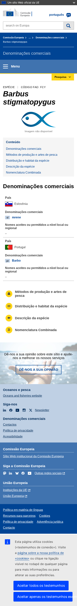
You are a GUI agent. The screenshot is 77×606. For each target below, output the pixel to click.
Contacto (9, 527)
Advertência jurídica (50, 521)
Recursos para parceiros (19, 515)
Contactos (9, 424)
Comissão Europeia (13, 37)
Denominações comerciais (50, 37)
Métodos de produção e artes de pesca (31, 154)
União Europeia (13, 496)
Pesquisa (68, 25)
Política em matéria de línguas (23, 509)
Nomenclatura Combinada (23, 172)
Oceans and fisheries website (22, 395)
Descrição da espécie (20, 166)
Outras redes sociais (48, 473)
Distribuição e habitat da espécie (27, 160)
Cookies (44, 515)
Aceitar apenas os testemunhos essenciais (45, 597)
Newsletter (42, 410)
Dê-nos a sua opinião (38, 369)
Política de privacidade (18, 430)
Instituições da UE (15, 490)
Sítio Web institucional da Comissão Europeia (33, 456)
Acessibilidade (13, 436)
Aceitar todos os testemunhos (41, 585)
